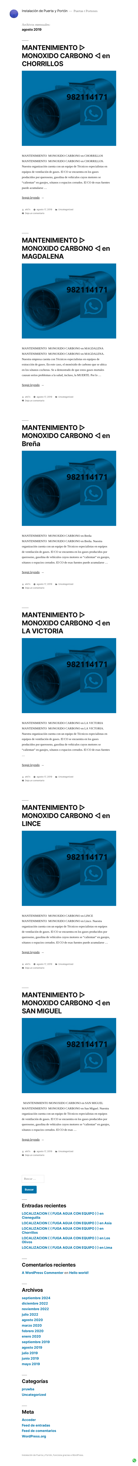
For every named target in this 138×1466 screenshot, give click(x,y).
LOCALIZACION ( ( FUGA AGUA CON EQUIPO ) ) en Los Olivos (66, 1240)
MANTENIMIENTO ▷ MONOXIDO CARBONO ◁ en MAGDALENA (66, 248)
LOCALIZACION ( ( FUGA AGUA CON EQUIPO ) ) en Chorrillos (63, 1230)
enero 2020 (31, 1336)
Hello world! (79, 1273)
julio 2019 (30, 1353)
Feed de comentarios (39, 1431)
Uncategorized (65, 209)
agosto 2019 (32, 1347)
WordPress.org (34, 1436)
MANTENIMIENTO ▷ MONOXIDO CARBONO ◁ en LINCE (66, 815)
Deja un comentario (34, 213)
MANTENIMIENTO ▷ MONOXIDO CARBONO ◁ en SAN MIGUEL (66, 1003)
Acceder (29, 1420)
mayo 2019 (31, 1364)
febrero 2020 (33, 1331)
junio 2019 (30, 1358)
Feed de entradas (36, 1425)
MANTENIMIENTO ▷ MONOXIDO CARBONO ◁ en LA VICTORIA (66, 623)
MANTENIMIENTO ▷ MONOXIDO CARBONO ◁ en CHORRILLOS (66, 56)
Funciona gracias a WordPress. (68, 1455)
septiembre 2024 (36, 1298)
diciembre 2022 (35, 1303)
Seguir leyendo (33, 197)
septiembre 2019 (36, 1342)
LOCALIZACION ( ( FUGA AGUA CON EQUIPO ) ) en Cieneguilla (63, 1215)
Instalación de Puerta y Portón (44, 11)
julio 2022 (30, 1314)
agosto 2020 (32, 1320)
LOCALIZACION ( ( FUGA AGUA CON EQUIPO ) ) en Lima (67, 1248)
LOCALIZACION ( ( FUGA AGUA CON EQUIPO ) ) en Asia (67, 1223)
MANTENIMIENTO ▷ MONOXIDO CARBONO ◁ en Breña (66, 436)
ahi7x (27, 209)
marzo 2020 (32, 1325)
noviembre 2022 (35, 1309)
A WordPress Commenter (42, 1273)
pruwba (28, 1389)
